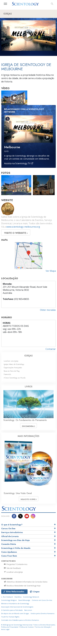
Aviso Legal (5, 629)
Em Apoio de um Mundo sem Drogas (15, 613)
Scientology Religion (9, 600)
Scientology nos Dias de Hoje (15, 540)
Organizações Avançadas (13, 367)
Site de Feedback (13, 568)
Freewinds (7, 374)
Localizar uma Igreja (11, 361)
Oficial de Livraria (10, 536)
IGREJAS (28, 355)
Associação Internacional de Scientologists (17, 607)
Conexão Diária (8, 544)
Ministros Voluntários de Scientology (15, 603)
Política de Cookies (26, 627)
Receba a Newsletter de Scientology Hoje (23, 585)
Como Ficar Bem (9, 555)
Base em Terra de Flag (12, 371)
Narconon (28, 610)
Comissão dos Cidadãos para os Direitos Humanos (20, 620)
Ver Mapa (51, 270)
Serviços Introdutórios (12, 532)
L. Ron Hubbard (7, 597)
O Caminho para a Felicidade (12, 610)
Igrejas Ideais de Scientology (14, 364)
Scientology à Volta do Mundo (15, 548)
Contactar (51, 348)
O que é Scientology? (11, 524)
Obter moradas (48, 309)
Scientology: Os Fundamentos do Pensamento (25, 420)
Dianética (18, 597)
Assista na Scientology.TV (17, 163)
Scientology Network (31, 597)
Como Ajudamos (9, 552)
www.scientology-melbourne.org (23, 226)
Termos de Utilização (43, 627)
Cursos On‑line (8, 528)
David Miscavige (24, 600)
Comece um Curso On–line (42, 600)
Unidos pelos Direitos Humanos (42, 613)
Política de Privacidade (9, 627)
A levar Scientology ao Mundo (14, 377)
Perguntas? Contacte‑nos (16, 564)
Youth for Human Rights (10, 617)
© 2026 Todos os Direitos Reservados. (28, 625)
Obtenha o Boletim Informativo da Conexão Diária (26, 582)
